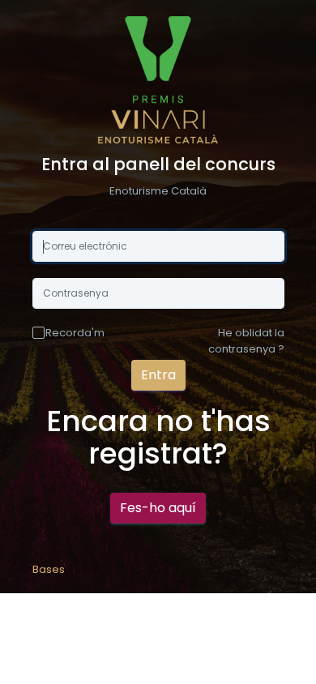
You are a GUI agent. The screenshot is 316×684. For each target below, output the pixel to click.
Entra (158, 375)
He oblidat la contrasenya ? (246, 341)
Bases (48, 569)
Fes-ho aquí (158, 507)
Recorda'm (75, 333)
